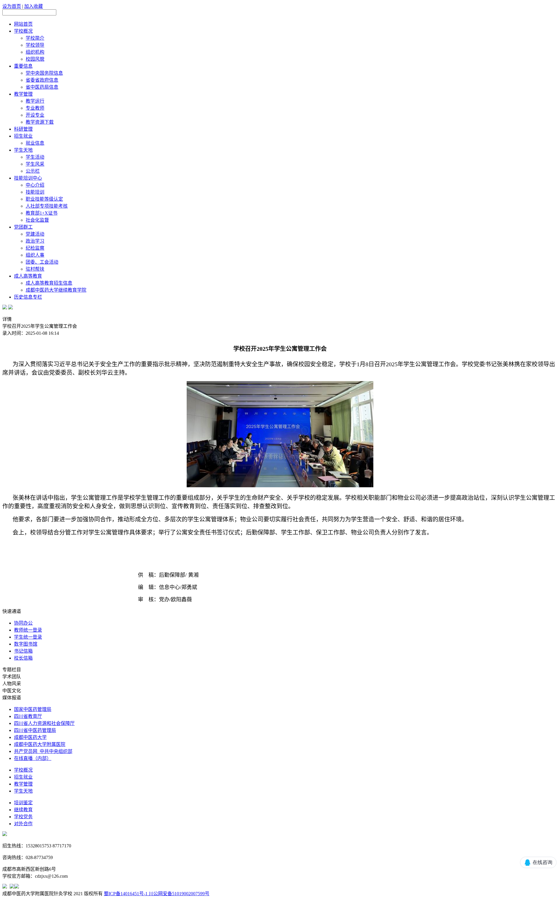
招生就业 (23, 136)
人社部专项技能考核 (47, 206)
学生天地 (23, 150)
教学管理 (23, 94)
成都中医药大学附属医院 (39, 744)
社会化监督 (37, 220)
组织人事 (35, 255)
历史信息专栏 (28, 297)
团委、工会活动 (42, 262)
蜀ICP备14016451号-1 (126, 893)
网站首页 (23, 24)
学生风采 (35, 164)
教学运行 (35, 101)
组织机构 (35, 52)
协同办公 (23, 623)
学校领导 (35, 45)
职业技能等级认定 (44, 199)
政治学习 (35, 241)
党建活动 (35, 234)
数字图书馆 (25, 644)
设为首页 (11, 6)
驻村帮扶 (35, 269)
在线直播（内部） (32, 758)
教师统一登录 (28, 630)
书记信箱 (23, 651)
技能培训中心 (28, 178)
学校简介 (35, 38)
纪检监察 (35, 248)
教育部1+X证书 (41, 213)
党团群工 (23, 227)
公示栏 (33, 171)
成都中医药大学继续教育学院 (56, 290)
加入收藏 (33, 6)
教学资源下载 (40, 122)
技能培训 (35, 192)
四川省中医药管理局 (35, 730)
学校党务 (23, 816)
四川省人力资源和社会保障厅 (44, 723)
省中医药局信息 (42, 87)
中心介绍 (35, 185)
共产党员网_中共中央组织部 (43, 751)
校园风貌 (35, 59)
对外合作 (23, 823)
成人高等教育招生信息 (49, 283)
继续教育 (23, 809)
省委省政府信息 (42, 80)
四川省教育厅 (28, 716)
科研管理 (23, 129)
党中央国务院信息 (44, 73)
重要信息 (23, 66)
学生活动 (35, 157)
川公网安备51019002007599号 (178, 893)
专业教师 (35, 108)
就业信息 (35, 143)
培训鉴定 (23, 802)
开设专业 (35, 115)
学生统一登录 (28, 637)
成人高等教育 (28, 276)
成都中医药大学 (30, 737)
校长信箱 (23, 658)
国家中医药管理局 (32, 709)
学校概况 (23, 31)
